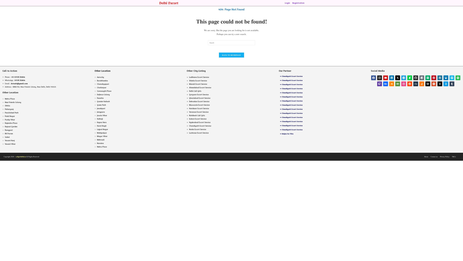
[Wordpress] (439, 77)
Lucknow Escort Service (199, 133)
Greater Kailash (103, 101)
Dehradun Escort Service (199, 101)
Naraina (100, 143)
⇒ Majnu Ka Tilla (286, 134)
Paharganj (9, 109)
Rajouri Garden (11, 126)
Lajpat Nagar (102, 129)
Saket (7, 137)
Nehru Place (10, 99)
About (426, 157)
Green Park (101, 105)
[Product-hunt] (433, 83)
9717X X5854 (19, 80)
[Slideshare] (445, 77)
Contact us (434, 157)
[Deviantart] (409, 77)
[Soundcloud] (391, 83)
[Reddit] (409, 83)
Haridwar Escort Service (199, 108)
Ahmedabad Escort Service (200, 87)
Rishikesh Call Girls (197, 115)
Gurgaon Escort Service (199, 94)
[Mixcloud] (415, 83)
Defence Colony (103, 94)
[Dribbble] (403, 83)
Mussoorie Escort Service (199, 105)
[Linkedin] (391, 77)
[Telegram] (403, 77)
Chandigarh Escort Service (200, 126)
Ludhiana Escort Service (199, 77)
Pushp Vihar (10, 119)
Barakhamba (102, 80)
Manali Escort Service (198, 84)
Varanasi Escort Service (198, 112)
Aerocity (100, 77)
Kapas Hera (101, 122)
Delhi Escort (168, 3)
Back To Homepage (231, 55)
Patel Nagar (10, 116)
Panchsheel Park (11, 112)
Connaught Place (104, 91)
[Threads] (439, 83)
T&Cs (454, 157)
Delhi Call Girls (195, 91)
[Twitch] (379, 83)
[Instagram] (379, 77)
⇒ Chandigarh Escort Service (291, 76)
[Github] (415, 77)
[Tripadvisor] (397, 83)
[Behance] (385, 83)
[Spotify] (458, 77)
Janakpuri (101, 108)
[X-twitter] (397, 77)
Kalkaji (100, 119)
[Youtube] (385, 77)
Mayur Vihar (102, 136)
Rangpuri (9, 130)
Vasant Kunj (10, 140)
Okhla (7, 105)
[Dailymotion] (421, 77)
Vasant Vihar (10, 144)
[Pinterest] (433, 77)
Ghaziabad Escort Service (199, 98)
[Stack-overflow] (421, 83)
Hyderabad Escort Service (199, 122)
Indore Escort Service (197, 119)
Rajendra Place (11, 123)
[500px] (445, 83)
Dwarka (100, 98)
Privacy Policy (444, 157)
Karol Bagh (101, 126)
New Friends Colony (13, 102)
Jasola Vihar (102, 115)
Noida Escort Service (197, 129)
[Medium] (427, 77)
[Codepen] (427, 83)
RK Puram (9, 133)
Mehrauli (100, 139)
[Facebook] (373, 77)
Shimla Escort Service (198, 80)
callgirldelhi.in (21, 157)
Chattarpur (101, 87)
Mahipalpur (102, 133)
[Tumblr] (451, 83)
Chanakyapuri (103, 84)
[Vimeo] (451, 77)
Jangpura (101, 112)
